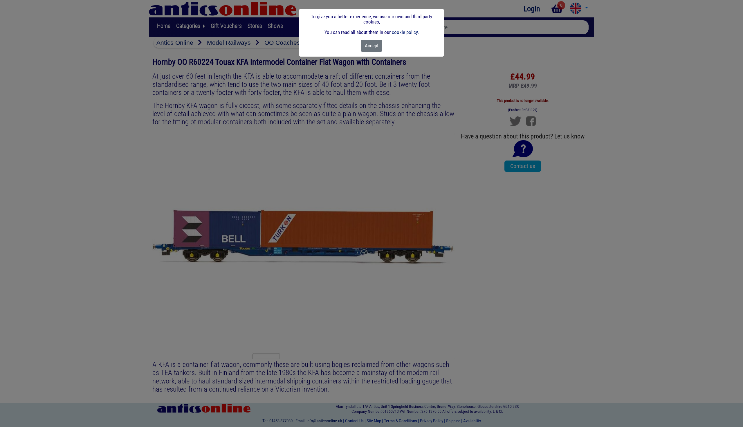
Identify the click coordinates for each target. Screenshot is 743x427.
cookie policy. (405, 32)
